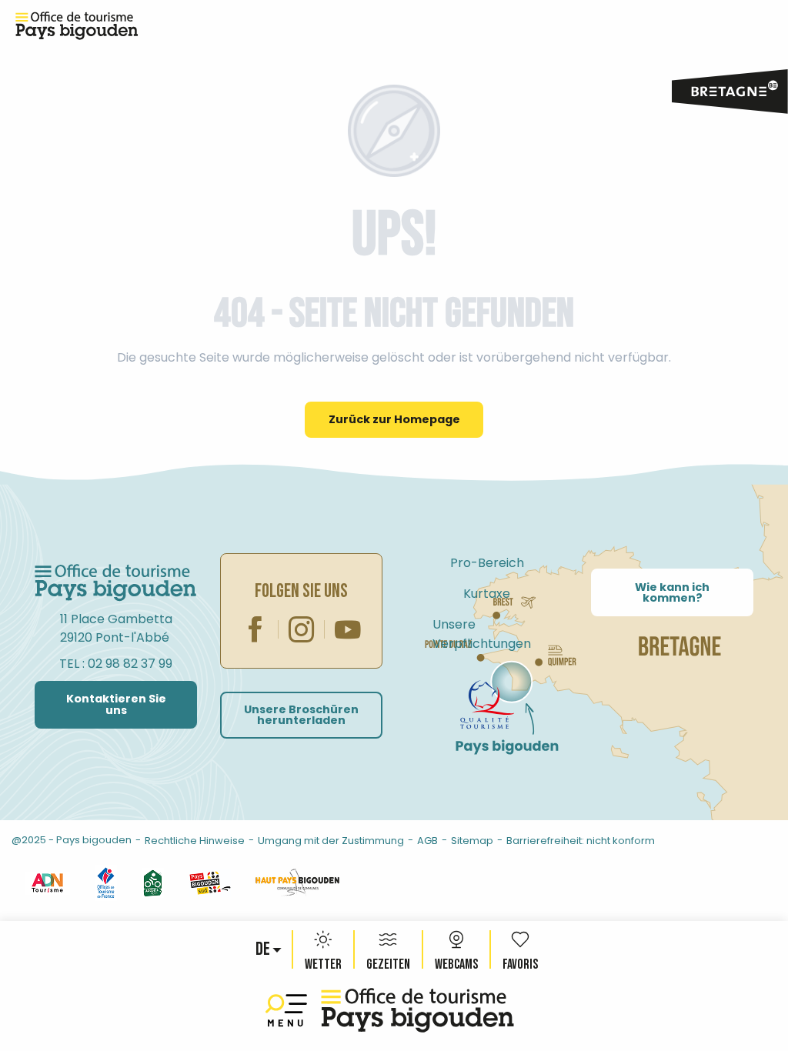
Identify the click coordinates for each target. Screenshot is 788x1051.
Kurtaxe (486, 593)
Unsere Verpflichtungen (481, 634)
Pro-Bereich (487, 563)
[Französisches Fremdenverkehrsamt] (105, 882)
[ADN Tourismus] (47, 882)
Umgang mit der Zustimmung (331, 840)
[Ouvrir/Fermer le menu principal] (289, 1010)
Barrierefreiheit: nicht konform (580, 840)
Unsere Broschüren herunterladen (301, 715)
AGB (427, 840)
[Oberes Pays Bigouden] (297, 882)
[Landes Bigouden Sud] (209, 882)
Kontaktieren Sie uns (116, 704)
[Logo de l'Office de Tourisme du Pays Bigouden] (116, 583)
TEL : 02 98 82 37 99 (115, 663)
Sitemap (472, 840)
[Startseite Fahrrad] (487, 704)
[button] (264, 949)
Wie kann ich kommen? (672, 592)
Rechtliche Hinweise (195, 840)
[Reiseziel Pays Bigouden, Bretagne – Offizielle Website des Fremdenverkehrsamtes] (418, 1010)
